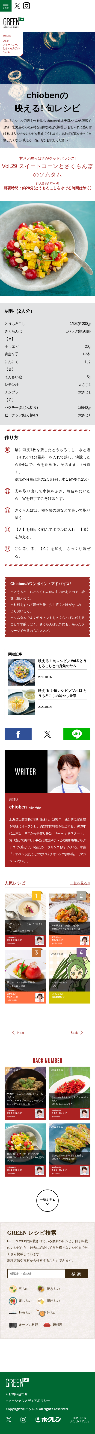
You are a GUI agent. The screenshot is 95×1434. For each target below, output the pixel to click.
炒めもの (25, 1313)
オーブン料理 (28, 1325)
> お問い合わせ (17, 1394)
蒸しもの (25, 1301)
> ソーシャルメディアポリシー (28, 1400)
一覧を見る (47, 1200)
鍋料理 (57, 1325)
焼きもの (53, 1289)
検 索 (76, 1274)
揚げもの (53, 1301)
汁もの (51, 1313)
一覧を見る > (80, 883)
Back (74, 1032)
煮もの (23, 1289)
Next (20, 1032)
